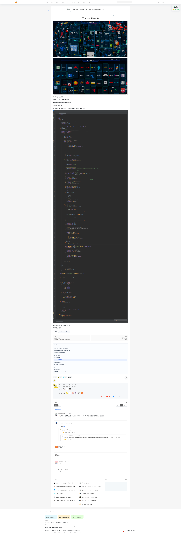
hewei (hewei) (67, 435)
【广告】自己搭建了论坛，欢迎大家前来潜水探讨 (66, 490)
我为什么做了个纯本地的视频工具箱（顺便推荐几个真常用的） (66, 486)
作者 (61, 331)
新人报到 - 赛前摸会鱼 (59, 364)
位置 (64, 385)
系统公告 (50, 532)
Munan (63, 429)
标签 (69, 525)
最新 (47, 2)
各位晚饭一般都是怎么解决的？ (61, 348)
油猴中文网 (47, 522)
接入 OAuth (82, 532)
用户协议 (60, 532)
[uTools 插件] (61, 527)
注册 (163, 2)
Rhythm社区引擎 (56, 525)
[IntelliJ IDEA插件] (53, 527)
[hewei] (62, 436)
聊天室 (62, 2)
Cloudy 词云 (74, 525)
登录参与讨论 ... (58, 409)
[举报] (126, 377)
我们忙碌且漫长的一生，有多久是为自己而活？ (91, 486)
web (65, 377)
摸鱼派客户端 (47, 527)
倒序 (125, 405)
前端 (60, 377)
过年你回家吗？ (57, 362)
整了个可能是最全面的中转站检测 (63, 497)
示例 (64, 426)
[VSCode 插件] (57, 527)
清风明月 (73, 2)
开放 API (76, 532)
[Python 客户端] (59, 527)
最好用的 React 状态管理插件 (60, 371)
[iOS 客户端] (50, 527)
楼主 (59, 405)
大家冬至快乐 (57, 357)
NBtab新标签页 (58, 522)
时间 (56, 331)
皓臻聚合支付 (65, 522)
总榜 (89, 2)
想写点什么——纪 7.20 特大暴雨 (89, 500)
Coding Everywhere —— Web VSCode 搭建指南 (66, 500)
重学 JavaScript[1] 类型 (87, 504)
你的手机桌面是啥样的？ (59, 352)
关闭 (126, 479)
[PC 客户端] (52, 527)
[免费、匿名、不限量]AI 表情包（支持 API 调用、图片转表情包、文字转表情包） (66, 483)
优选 (84, 2)
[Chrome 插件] (55, 527)
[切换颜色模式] (165, 2)
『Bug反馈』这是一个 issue (88, 483)
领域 (68, 2)
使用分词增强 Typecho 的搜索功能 (89, 497)
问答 (79, 2)
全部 (56, 405)
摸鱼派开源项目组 (48, 525)
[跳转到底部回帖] (126, 403)
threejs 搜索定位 (58, 360)
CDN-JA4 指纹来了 (60, 493)
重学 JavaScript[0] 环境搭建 (88, 493)
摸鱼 (55, 367)
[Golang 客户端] (60, 527)
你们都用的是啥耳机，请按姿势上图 (62, 350)
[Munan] (60, 429)
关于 (46, 532)
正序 (122, 405)
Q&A (70, 377)
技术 (55, 377)
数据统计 (55, 532)
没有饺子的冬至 (57, 355)
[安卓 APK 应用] (56, 527)
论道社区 (52, 522)
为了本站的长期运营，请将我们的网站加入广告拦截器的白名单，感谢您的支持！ (87, 9)
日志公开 (71, 532)
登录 (159, 2)
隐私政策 (66, 532)
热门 (57, 2)
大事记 (62, 525)
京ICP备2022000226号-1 (131, 530)
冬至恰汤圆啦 (57, 369)
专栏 (52, 2)
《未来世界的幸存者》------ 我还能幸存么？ (91, 490)
